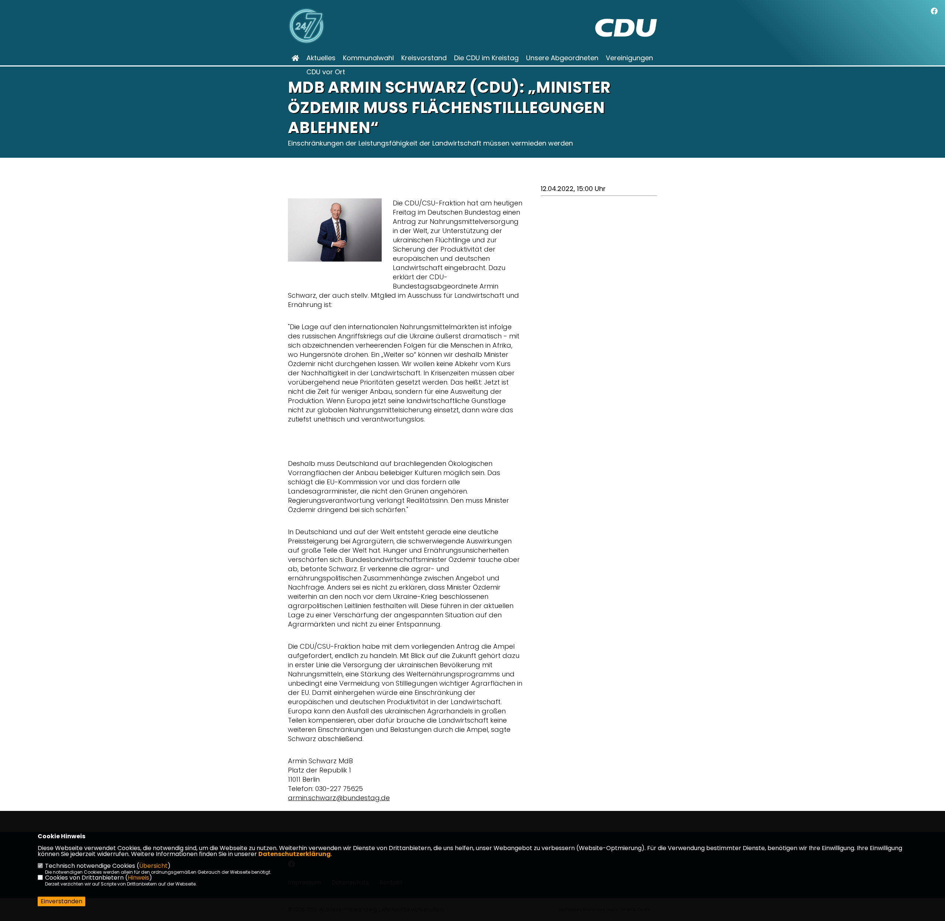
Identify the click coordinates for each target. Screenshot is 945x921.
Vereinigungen (629, 58)
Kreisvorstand (424, 58)
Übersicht (153, 866)
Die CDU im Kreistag (486, 58)
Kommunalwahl (368, 58)
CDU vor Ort (325, 72)
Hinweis (138, 877)
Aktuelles (321, 58)
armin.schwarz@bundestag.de (339, 797)
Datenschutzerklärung (294, 854)
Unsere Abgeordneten (562, 58)
